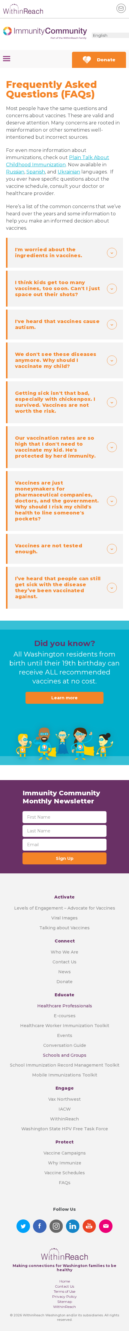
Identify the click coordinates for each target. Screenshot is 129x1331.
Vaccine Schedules (64, 1172)
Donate (106, 60)
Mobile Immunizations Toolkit (64, 1075)
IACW (64, 1109)
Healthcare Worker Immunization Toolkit (64, 1025)
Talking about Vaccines (64, 928)
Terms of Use (64, 1291)
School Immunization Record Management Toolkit (64, 1065)
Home (64, 1281)
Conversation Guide (64, 1045)
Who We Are (64, 952)
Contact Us (64, 962)
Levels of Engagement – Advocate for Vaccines (64, 908)
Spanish (35, 172)
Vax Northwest (64, 1099)
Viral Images (64, 918)
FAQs (64, 1182)
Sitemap (64, 1301)
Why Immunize (64, 1163)
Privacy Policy (64, 1296)
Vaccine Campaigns (65, 1153)
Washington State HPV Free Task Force (64, 1128)
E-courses (65, 1015)
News (64, 971)
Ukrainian (69, 172)
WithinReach (64, 1119)
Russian (15, 172)
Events (64, 1035)
